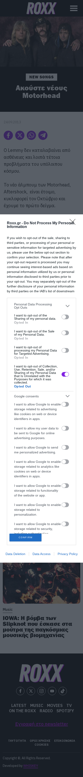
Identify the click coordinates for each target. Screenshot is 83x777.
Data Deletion (15, 554)
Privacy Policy (68, 554)
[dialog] (41, 388)
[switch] (65, 317)
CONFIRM (26, 537)
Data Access (41, 554)
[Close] (74, 223)
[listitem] (41, 306)
